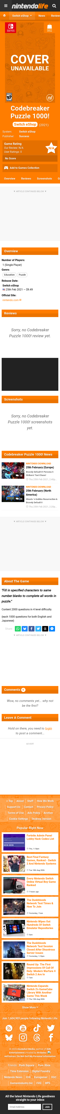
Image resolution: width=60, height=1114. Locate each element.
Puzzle (22, 274)
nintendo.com (10, 300)
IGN (28, 1077)
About (20, 801)
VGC (53, 1077)
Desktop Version (41, 818)
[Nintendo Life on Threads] (37, 1038)
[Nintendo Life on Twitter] (51, 1028)
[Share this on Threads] (45, 628)
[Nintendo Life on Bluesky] (9, 1038)
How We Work (45, 801)
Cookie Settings (18, 818)
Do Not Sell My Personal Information (36, 1056)
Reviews (26, 178)
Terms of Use (16, 812)
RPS (47, 1083)
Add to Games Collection (24, 167)
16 (20, 475)
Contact (28, 807)
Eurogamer (41, 1077)
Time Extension (19, 1071)
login (48, 728)
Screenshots (44, 178)
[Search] (54, 6)
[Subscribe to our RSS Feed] (9, 1028)
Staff (30, 801)
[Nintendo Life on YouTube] (23, 1028)
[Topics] (6, 6)
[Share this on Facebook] (31, 628)
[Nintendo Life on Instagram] (23, 1038)
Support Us (13, 807)
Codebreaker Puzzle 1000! (30, 115)
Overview (9, 178)
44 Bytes (41, 1052)
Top (10, 801)
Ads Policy (34, 812)
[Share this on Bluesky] (25, 628)
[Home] (4, 16)
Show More (29, 1007)
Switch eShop (27, 131)
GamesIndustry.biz (21, 1083)
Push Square (26, 1065)
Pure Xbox (44, 1065)
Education (9, 274)
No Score (10, 158)
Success (24, 136)
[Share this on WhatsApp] (18, 628)
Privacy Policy (45, 807)
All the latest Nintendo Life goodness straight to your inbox (30, 1097)
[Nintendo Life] (30, 6)
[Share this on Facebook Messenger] (52, 628)
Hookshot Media (26, 1049)
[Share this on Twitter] (38, 628)
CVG (39, 1083)
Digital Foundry (41, 1071)
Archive (48, 812)
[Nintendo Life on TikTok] (37, 1028)
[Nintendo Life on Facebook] (51, 1038)
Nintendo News (13, 1077)
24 (20, 499)
